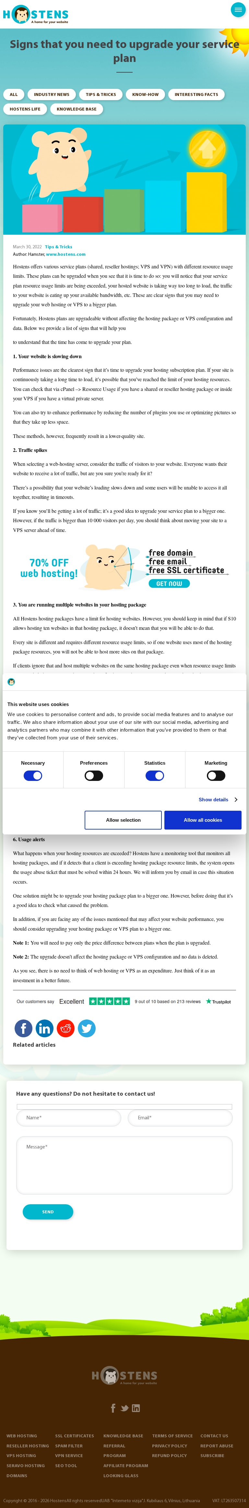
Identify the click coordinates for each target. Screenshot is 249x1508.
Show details (213, 799)
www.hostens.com (66, 254)
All (14, 94)
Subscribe (212, 1456)
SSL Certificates (74, 1436)
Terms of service (172, 1436)
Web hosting (21, 1436)
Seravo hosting (25, 1466)
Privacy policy (169, 1446)
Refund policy (169, 1456)
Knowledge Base (77, 109)
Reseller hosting (27, 1446)
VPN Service (69, 1456)
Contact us (214, 1436)
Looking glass (120, 1476)
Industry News (51, 94)
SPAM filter (69, 1446)
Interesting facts (196, 94)
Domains (16, 1476)
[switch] (94, 776)
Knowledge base (123, 1436)
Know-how (145, 94)
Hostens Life (25, 109)
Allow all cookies (203, 820)
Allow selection (123, 820)
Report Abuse (216, 1446)
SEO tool (66, 1466)
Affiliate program (125, 1466)
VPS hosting (21, 1456)
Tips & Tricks (101, 94)
